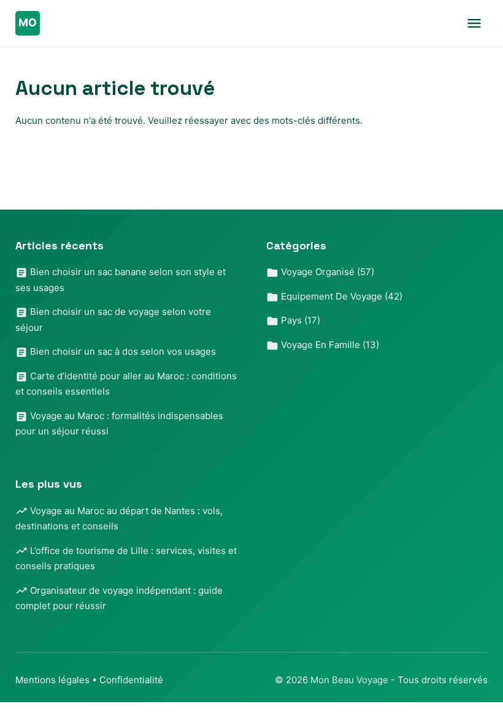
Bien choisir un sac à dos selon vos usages (122, 351)
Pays (299, 320)
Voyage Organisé (326, 272)
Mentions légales (52, 680)
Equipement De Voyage (340, 296)
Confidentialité (131, 680)
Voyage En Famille (328, 344)
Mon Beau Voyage (350, 680)
